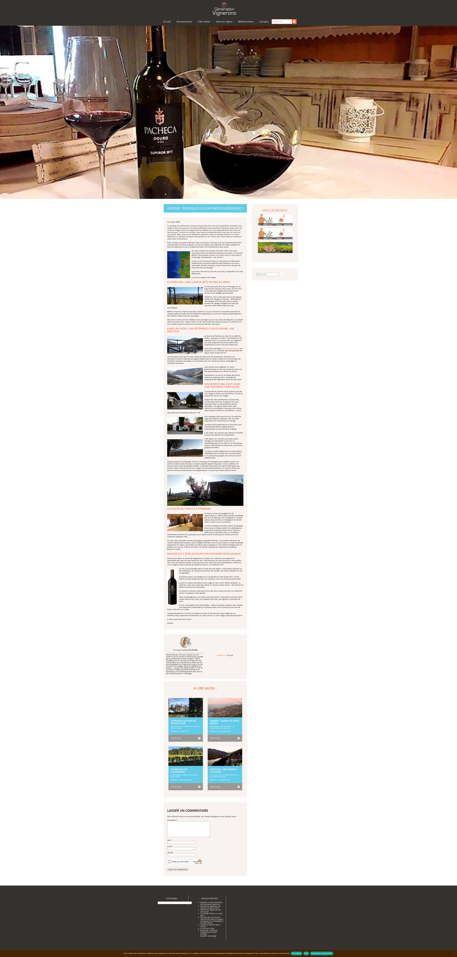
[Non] (454, 953)
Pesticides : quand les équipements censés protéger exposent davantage (209, 933)
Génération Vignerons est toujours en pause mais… (210, 907)
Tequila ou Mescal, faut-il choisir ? (210, 926)
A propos (264, 21)
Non (306, 953)
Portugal (229, 655)
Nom (169, 840)
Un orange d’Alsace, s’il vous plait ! (211, 914)
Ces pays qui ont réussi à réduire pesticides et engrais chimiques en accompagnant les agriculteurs (211, 920)
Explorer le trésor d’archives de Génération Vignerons (211, 903)
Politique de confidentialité (321, 953)
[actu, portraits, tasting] (228, 8)
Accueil (167, 21)
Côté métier (204, 21)
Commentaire (172, 820)
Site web (170, 852)
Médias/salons (245, 21)
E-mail (170, 846)
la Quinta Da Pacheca (231, 348)
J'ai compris (296, 953)
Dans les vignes (224, 21)
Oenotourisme (184, 21)
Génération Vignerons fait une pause (210, 911)
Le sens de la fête (207, 928)
